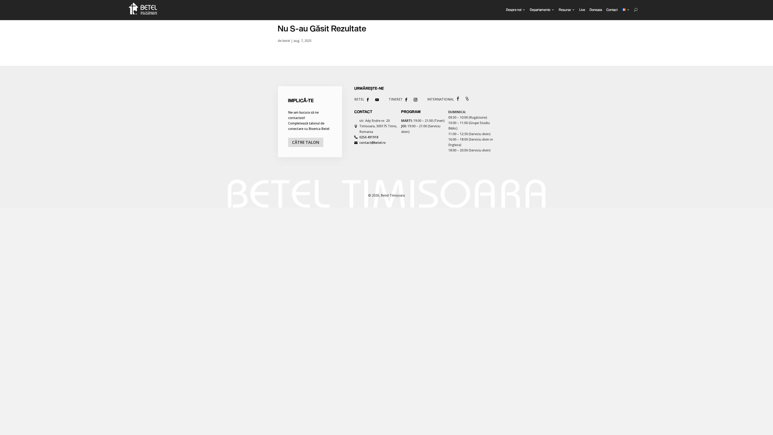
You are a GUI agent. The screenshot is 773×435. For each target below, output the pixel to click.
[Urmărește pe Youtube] (377, 99)
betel (286, 40)
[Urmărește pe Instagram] (415, 99)
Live (582, 9)
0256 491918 (368, 137)
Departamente (540, 9)
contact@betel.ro (372, 142)
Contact (612, 9)
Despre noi (513, 9)
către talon (305, 142)
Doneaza (596, 9)
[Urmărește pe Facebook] (367, 99)
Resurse (565, 9)
